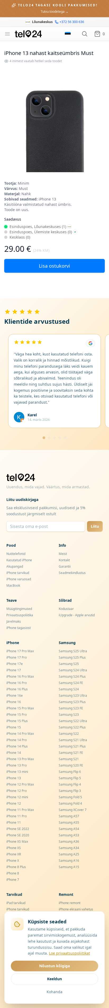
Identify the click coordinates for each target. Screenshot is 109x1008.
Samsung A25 (69, 854)
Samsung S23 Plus (72, 702)
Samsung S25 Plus (72, 657)
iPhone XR (13, 854)
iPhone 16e (14, 695)
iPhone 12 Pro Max (20, 784)
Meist (63, 553)
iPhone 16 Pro (16, 683)
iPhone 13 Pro (16, 765)
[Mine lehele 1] (44, 437)
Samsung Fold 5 (70, 797)
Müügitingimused (19, 608)
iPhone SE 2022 (17, 829)
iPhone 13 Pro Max (20, 759)
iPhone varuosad (18, 579)
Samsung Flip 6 (70, 771)
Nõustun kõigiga (54, 965)
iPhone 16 (13, 702)
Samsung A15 (69, 867)
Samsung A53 (69, 835)
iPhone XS (13, 848)
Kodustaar (66, 608)
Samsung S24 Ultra (73, 670)
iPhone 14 (13, 752)
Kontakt (64, 560)
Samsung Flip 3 (70, 790)
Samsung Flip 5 (70, 778)
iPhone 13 (13, 778)
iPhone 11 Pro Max (20, 810)
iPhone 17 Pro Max (20, 651)
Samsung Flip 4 (70, 784)
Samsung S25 (69, 664)
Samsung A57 (69, 816)
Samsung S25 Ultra (73, 651)
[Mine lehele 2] (49, 437)
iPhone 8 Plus (16, 867)
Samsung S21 (69, 759)
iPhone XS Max (17, 841)
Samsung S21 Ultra (73, 740)
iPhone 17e (14, 664)
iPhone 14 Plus (17, 746)
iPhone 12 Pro (16, 790)
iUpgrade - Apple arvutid (77, 615)
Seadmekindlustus (72, 573)
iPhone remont (69, 903)
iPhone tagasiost (18, 628)
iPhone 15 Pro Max (20, 708)
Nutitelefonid (15, 553)
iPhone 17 (13, 670)
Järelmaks (13, 621)
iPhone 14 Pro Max (20, 733)
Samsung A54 (69, 829)
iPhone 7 (12, 879)
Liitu (95, 526)
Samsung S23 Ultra (73, 695)
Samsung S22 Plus (72, 727)
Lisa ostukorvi (54, 266)
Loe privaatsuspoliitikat (69, 953)
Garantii (65, 566)
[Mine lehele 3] (54, 437)
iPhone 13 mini (17, 771)
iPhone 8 (12, 873)
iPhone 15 (13, 727)
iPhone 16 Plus (17, 689)
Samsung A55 (69, 822)
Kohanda (54, 991)
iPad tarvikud (15, 903)
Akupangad (14, 566)
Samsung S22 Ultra (73, 721)
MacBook (13, 585)
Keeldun (54, 978)
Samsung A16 (69, 860)
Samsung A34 (69, 848)
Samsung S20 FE (71, 765)
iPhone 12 (13, 803)
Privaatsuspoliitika (19, 615)
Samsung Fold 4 (70, 803)
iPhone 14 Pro (16, 740)
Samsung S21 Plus (72, 746)
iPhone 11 (13, 822)
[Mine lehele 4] (59, 437)
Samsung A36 (69, 841)
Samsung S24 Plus (72, 676)
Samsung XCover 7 (73, 810)
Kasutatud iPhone (19, 560)
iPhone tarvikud (17, 573)
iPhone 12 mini (17, 797)
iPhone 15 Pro (16, 714)
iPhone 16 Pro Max (20, 676)
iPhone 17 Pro (16, 657)
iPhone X (12, 860)
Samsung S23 (69, 714)
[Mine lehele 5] (65, 437)
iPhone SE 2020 (17, 835)
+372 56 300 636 (72, 22)
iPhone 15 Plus (17, 721)
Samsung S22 (69, 733)
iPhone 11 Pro (16, 816)
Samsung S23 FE (71, 708)
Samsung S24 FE (71, 683)
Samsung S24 (69, 689)
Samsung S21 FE (71, 752)
